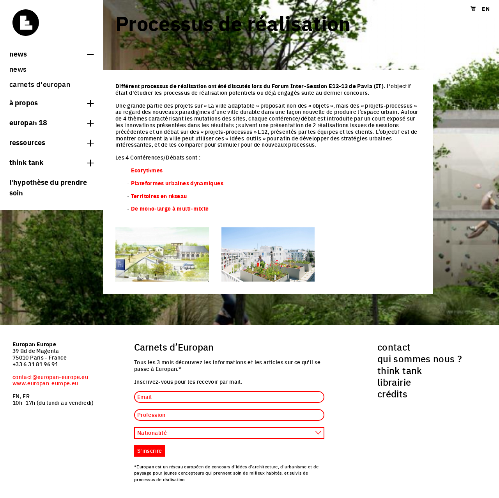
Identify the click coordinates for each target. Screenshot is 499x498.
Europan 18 (28, 122)
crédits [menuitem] (392, 393)
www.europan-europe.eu (45, 383)
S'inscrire (149, 450)
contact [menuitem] (394, 346)
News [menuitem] (18, 69)
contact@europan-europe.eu (50, 377)
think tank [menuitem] (399, 370)
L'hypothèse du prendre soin (48, 187)
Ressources (27, 142)
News (18, 53)
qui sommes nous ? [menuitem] (419, 358)
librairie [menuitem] (394, 381)
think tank (26, 162)
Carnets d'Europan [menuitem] (39, 84)
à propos (23, 102)
